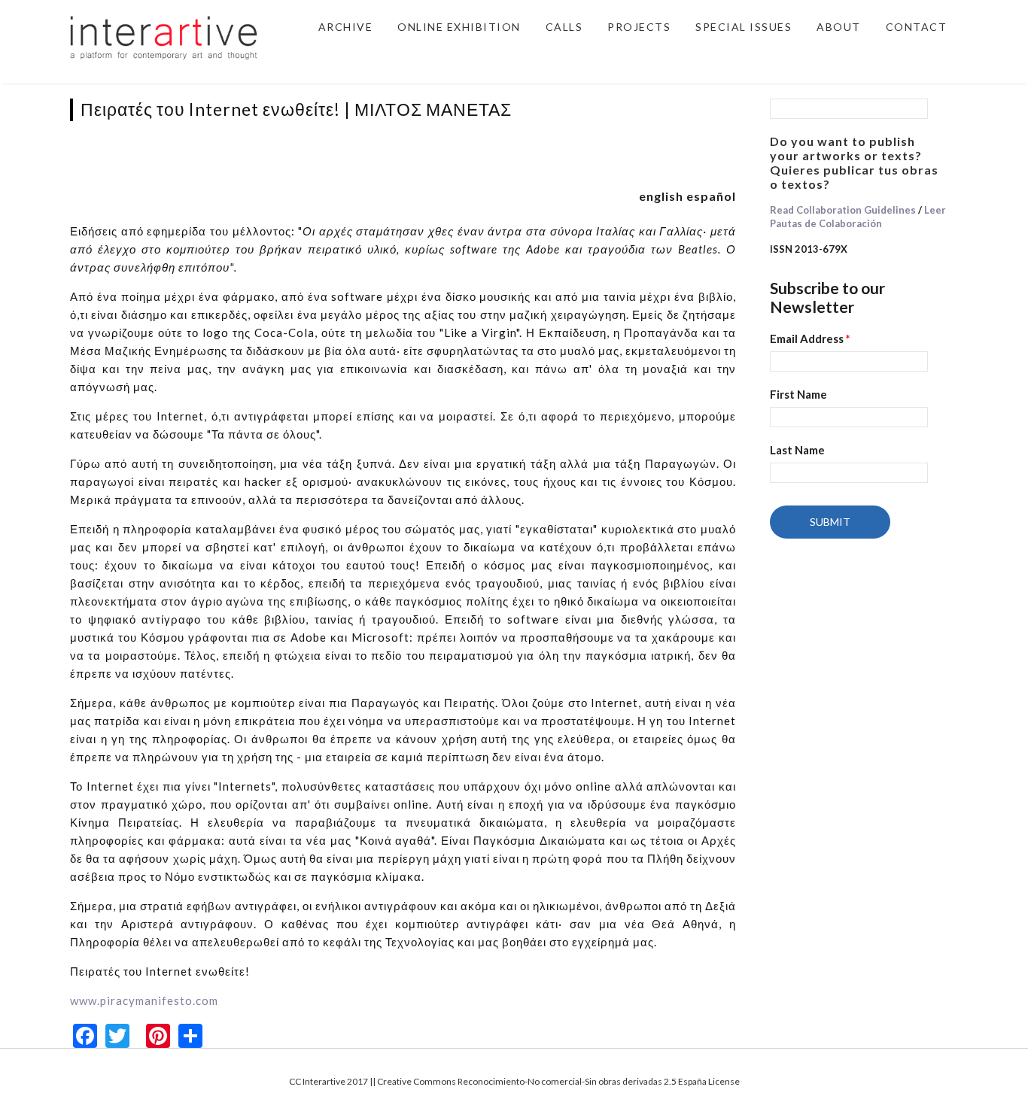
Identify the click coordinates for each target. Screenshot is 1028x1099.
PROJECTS (639, 26)
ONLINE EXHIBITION (459, 26)
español (711, 196)
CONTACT (916, 26)
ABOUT (839, 26)
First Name (798, 394)
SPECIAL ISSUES (743, 26)
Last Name (797, 450)
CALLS (564, 26)
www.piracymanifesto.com (144, 1000)
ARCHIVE (345, 26)
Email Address (810, 338)
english (661, 196)
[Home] (164, 36)
